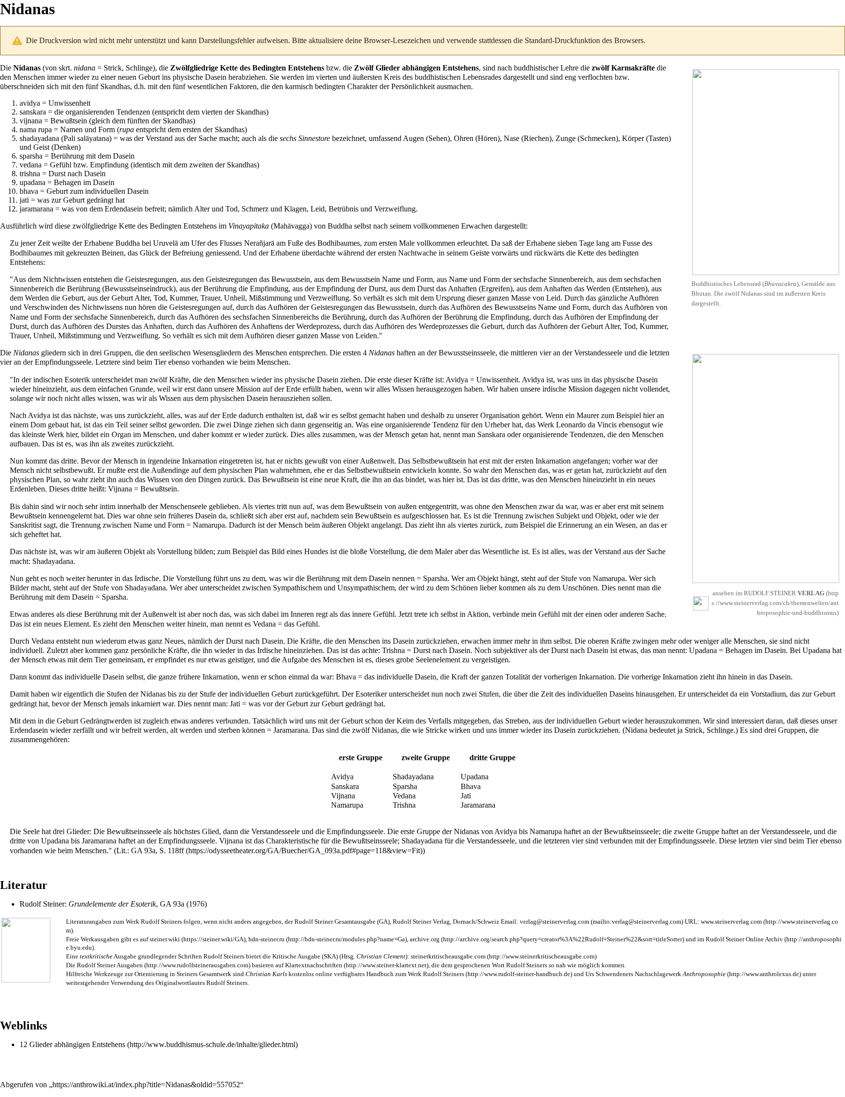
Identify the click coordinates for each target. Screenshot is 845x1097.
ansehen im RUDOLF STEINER (768, 593)
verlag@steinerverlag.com (554, 921)
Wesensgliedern (217, 353)
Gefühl (60, 165)
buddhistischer (536, 68)
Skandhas (115, 86)
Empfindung (109, 165)
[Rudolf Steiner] (25, 949)
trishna (30, 173)
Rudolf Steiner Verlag (421, 921)
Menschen (29, 77)
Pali (69, 138)
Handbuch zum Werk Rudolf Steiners (415, 974)
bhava (29, 191)
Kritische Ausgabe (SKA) (305, 956)
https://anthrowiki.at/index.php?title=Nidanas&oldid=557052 (146, 1084)
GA (383, 921)
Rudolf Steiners (161, 921)
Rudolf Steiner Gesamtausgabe (335, 921)
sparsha (31, 156)
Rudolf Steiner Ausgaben (110, 965)
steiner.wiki (165, 939)
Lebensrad (747, 283)
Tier (160, 362)
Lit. (121, 850)
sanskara (33, 112)
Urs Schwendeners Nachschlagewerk (655, 974)
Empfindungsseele (63, 362)
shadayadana (39, 138)
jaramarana (36, 209)
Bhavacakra (780, 283)
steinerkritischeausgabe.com (448, 956)
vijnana (31, 121)
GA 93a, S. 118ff (157, 850)
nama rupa (36, 129)
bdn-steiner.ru (266, 939)
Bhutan (701, 293)
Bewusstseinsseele (467, 353)
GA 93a (172, 904)
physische (188, 77)
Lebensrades (482, 77)
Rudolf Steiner (42, 904)
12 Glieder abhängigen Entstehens (72, 1044)
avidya (30, 103)
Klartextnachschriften (313, 965)
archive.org (425, 939)
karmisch (299, 86)
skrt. (65, 68)
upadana (32, 182)
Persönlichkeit (413, 86)
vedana (31, 165)
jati (24, 200)
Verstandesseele (598, 353)
